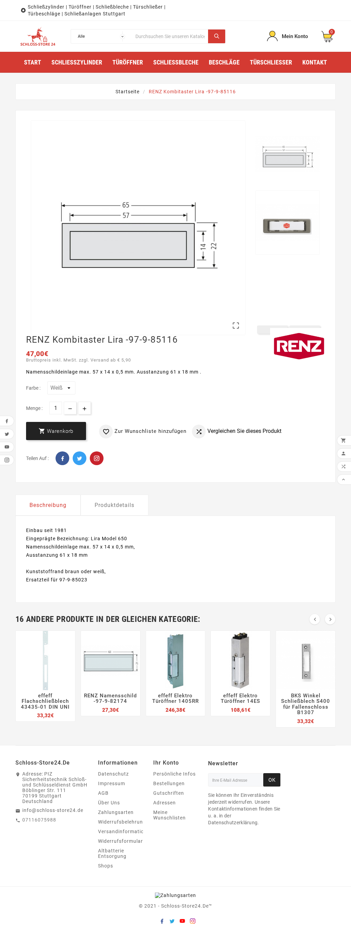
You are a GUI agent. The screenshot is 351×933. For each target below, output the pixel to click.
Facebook (62, 458)
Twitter (79, 458)
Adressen (164, 802)
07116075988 (39, 820)
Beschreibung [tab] (47, 505)
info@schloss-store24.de (52, 810)
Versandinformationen (125, 831)
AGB (103, 793)
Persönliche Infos (174, 774)
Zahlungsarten (116, 812)
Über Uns (109, 802)
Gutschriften (168, 793)
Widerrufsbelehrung (122, 822)
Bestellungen (169, 783)
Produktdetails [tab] (114, 505)
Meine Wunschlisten (169, 815)
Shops (105, 866)
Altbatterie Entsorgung (112, 853)
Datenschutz (113, 774)
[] (216, 36)
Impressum (111, 783)
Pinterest (97, 458)
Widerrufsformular (120, 841)
